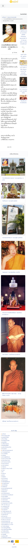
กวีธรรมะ (4, 467)
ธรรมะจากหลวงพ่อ (12, 17)
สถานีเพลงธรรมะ (6, 493)
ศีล (2, 472)
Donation (4, 448)
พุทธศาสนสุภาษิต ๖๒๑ (7, 523)
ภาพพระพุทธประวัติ (6, 511)
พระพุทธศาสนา (5, 483)
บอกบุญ (4, 455)
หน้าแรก (4, 17)
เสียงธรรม (4, 491)
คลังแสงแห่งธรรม (6, 498)
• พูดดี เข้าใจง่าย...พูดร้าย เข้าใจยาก (23, 56)
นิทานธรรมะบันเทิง (6, 462)
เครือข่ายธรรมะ (5, 444)
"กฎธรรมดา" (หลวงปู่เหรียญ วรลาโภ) (11, 272)
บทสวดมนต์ (5, 500)
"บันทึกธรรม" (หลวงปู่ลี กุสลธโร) (9, 201)
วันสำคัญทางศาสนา (6, 537)
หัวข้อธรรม (4, 486)
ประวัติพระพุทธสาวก (6, 513)
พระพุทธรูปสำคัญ (6, 528)
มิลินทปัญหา (5, 490)
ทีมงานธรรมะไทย (6, 435)
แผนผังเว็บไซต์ (5, 437)
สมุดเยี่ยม (4, 442)
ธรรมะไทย (14, 547)
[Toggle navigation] (3, 5)
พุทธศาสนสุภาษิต (6, 521)
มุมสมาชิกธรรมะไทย (6, 447)
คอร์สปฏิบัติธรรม (6, 481)
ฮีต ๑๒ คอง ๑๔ (6, 504)
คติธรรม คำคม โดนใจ (7, 468)
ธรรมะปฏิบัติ (5, 496)
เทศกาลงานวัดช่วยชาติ (7, 450)
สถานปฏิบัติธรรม (6, 457)
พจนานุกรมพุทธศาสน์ (7, 488)
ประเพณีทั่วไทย (5, 508)
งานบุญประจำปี (5, 506)
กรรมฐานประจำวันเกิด (7, 503)
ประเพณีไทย (5, 453)
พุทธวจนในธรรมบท (6, 518)
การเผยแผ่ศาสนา (6, 452)
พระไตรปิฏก (5, 485)
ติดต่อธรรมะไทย (5, 440)
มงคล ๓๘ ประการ (6, 519)
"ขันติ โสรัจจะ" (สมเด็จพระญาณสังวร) (11, 354)
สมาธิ (3, 475)
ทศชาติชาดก (5, 514)
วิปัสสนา (4, 476)
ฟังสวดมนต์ (5, 480)
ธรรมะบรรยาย (5, 463)
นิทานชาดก (4, 516)
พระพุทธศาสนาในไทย (7, 529)
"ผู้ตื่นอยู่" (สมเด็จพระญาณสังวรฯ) (10, 421)
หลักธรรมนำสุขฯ (6, 501)
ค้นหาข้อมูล (4, 439)
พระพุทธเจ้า (5, 509)
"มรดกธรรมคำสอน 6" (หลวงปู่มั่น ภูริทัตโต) (12, 237)
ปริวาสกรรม (5, 478)
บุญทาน (4, 473)
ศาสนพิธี (4, 534)
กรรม (3, 470)
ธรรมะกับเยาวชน (6, 460)
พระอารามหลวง (5, 532)
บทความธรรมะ (5, 465)
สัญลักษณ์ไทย (5, 445)
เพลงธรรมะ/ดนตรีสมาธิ (7, 495)
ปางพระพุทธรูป (5, 526)
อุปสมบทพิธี (4, 536)
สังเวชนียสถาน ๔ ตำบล (7, 524)
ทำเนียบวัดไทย (5, 531)
